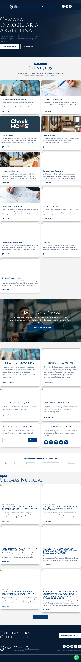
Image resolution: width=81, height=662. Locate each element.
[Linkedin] (70, 6)
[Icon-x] (64, 646)
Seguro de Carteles (10, 171)
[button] (42, 6)
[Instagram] (66, 6)
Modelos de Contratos (12, 207)
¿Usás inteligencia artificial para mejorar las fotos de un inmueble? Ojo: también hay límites (19, 508)
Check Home (7, 135)
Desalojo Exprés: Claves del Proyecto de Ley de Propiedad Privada (20, 549)
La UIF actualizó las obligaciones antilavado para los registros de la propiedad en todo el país (18, 593)
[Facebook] (46, 442)
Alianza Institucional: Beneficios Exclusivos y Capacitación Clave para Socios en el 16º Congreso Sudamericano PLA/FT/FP (59, 551)
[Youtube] (61, 442)
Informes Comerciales (53, 100)
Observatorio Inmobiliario (14, 100)
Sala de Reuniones (51, 207)
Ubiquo (46, 242)
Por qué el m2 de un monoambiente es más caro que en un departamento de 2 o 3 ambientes (60, 508)
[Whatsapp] (63, 6)
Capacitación (49, 135)
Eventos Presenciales (11, 278)
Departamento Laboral (12, 242)
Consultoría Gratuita (53, 171)
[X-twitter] (66, 442)
